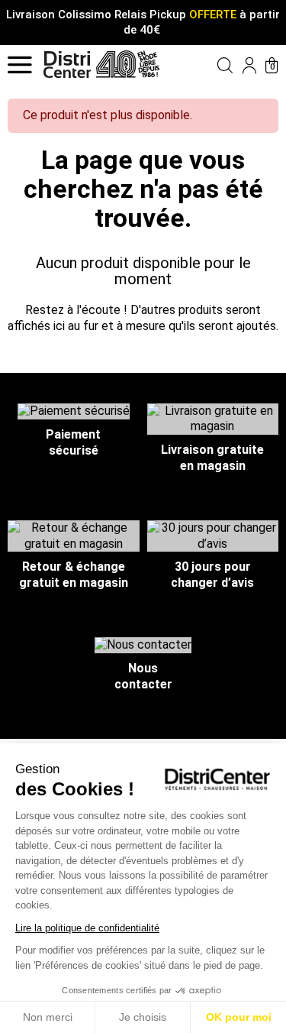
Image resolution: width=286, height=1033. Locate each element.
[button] (213, 65)
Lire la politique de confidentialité (87, 928)
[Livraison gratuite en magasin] (213, 418)
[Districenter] (67, 64)
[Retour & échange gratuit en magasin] (74, 535)
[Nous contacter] (143, 644)
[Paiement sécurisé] (74, 410)
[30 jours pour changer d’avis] (213, 535)
